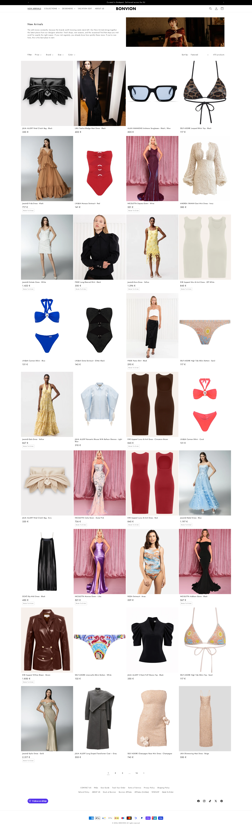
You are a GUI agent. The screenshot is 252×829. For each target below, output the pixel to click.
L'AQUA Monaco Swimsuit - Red (87, 203)
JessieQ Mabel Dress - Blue (191, 518)
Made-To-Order (168, 792)
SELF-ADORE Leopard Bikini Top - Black (195, 128)
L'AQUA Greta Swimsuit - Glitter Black (90, 361)
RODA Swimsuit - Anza (137, 596)
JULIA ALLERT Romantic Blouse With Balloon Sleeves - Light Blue (98, 440)
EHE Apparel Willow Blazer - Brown (36, 675)
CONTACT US (85, 787)
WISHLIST (155, 792)
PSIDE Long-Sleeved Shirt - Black (88, 282)
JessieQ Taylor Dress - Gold (33, 754)
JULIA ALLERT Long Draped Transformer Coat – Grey (96, 754)
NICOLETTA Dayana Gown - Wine (141, 203)
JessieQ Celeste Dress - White (34, 282)
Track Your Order (118, 787)
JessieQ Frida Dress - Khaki (32, 203)
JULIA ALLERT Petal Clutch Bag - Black (37, 128)
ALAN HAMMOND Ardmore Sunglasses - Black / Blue (149, 128)
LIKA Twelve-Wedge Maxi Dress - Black (90, 128)
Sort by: (185, 54)
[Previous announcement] (28, 2)
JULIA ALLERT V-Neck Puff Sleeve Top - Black (146, 675)
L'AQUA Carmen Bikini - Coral (192, 439)
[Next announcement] (223, 2)
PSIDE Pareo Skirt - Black (137, 361)
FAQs (96, 787)
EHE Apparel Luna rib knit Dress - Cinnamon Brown (148, 439)
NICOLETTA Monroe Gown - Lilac (88, 596)
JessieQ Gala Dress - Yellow (33, 439)
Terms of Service (134, 787)
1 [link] (108, 772)
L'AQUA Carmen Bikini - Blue (33, 361)
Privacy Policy (149, 787)
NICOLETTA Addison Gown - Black (194, 596)
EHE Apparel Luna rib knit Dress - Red (143, 518)
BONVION (122, 823)
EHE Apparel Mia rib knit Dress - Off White (197, 282)
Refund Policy (83, 792)
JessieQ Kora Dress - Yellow (138, 282)
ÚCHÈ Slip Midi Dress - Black (33, 596)
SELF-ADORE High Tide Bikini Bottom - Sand (197, 361)
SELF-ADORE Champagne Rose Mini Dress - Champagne (150, 754)
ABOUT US (96, 792)
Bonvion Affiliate (125, 792)
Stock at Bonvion (109, 792)
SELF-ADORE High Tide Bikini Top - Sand (196, 675)
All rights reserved (133, 823)
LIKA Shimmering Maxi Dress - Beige (194, 754)
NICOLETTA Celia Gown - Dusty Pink (89, 518)
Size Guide (105, 787)
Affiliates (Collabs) (142, 792)
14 (137, 773)
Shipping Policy (163, 787)
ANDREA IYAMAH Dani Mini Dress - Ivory (196, 203)
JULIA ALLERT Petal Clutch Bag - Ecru (37, 518)
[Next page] (144, 773)
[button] (52, 8)
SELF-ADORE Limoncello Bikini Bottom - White (93, 675)
